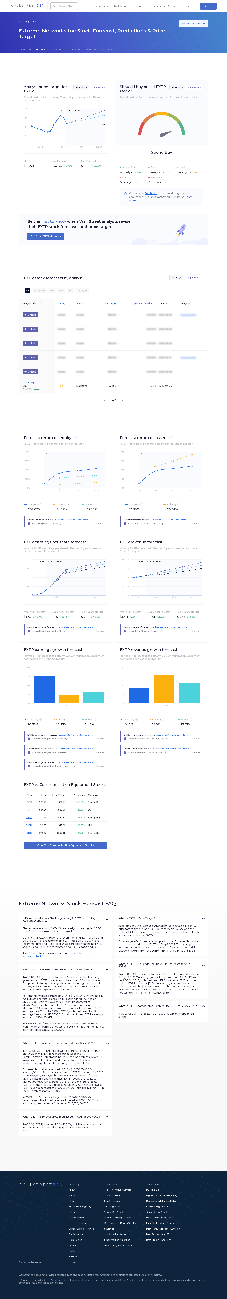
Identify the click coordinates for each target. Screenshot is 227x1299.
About (72, 1189)
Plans (72, 1212)
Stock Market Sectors (116, 1234)
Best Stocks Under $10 (158, 1240)
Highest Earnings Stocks (117, 1217)
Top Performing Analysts (117, 1189)
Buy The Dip (152, 1189)
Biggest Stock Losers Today (161, 1201)
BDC (29, 833)
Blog (71, 1201)
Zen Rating (151, 193)
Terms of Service (78, 1223)
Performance (76, 1234)
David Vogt (29, 382)
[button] (65, 919)
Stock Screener (112, 1195)
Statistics (109, 1228)
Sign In (191, 6)
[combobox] (64, 6)
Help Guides (75, 1240)
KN (28, 809)
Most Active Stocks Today (160, 1217)
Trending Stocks (113, 1206)
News (72, 1195)
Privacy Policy (76, 1217)
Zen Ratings (157, 6)
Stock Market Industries (117, 1240)
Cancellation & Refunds (81, 1228)
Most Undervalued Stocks (160, 1223)
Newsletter (75, 1262)
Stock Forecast (112, 1201)
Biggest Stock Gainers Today (161, 1195)
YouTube (73, 1256)
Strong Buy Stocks (114, 1212)
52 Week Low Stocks (157, 1212)
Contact (73, 1245)
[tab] (25, 49)
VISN (29, 825)
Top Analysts (138, 6)
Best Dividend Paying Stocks (120, 1223)
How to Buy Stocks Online (118, 1245)
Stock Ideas (120, 6)
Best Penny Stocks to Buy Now (163, 1228)
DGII (29, 817)
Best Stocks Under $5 (157, 1234)
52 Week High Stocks (157, 1206)
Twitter (72, 1251)
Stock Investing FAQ (80, 1206)
